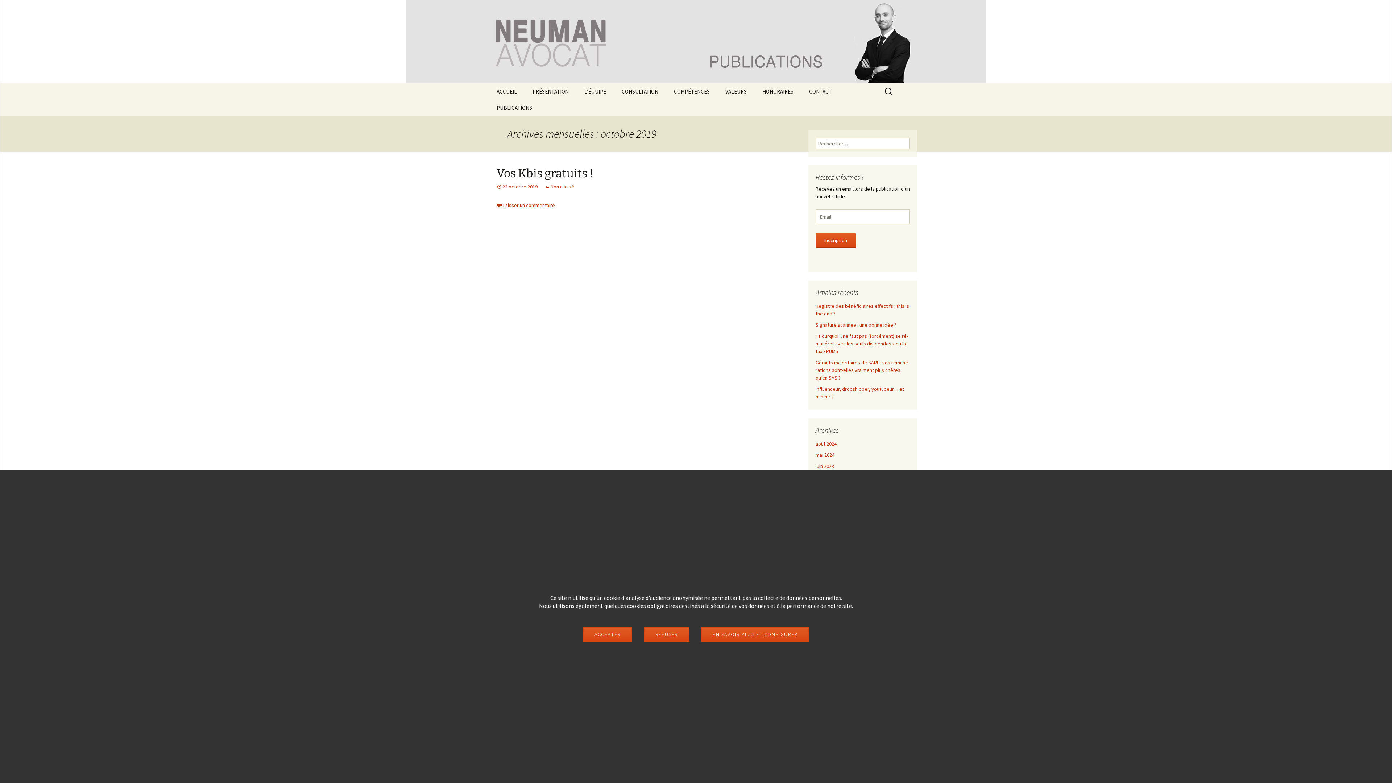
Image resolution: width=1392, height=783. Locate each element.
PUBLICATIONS (514, 107)
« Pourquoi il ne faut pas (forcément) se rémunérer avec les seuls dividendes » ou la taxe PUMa (862, 344)
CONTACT (820, 91)
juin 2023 (825, 466)
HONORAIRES (778, 91)
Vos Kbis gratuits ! (545, 173)
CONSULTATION (640, 91)
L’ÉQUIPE (595, 91)
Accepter (607, 634)
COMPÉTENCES (692, 91)
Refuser (666, 634)
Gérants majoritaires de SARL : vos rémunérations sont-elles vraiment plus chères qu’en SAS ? (863, 370)
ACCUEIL (507, 91)
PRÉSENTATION (551, 91)
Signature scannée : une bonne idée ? (856, 325)
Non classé (562, 186)
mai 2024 (825, 455)
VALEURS (736, 91)
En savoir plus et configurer (755, 634)
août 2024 (826, 443)
